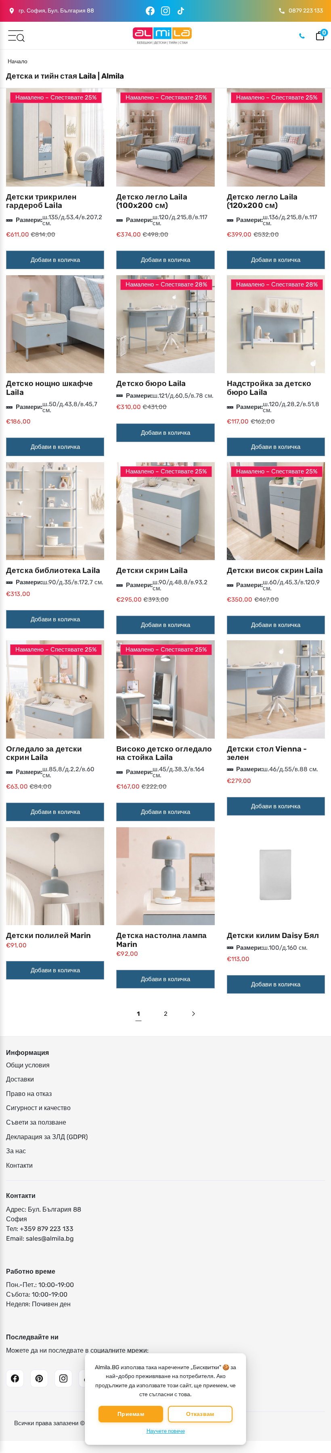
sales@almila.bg (50, 1238)
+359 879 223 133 (46, 1229)
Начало (17, 61)
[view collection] (55, 137)
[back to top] (313, 1414)
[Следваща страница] (192, 1014)
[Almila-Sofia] (162, 36)
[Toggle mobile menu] (15, 35)
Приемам (130, 1414)
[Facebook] (150, 10)
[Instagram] (165, 10)
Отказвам (200, 1414)
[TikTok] (180, 10)
